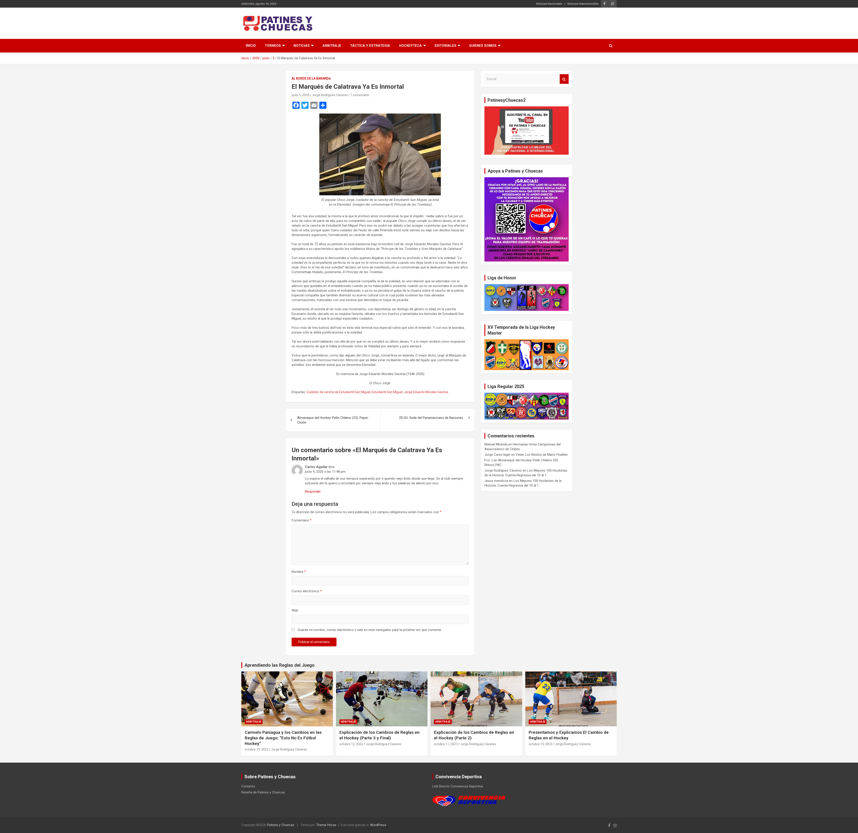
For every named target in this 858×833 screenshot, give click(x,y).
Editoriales (445, 46)
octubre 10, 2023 (540, 744)
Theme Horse (326, 825)
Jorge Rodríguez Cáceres (330, 95)
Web (295, 610)
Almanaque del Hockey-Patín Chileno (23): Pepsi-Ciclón (333, 420)
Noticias (302, 46)
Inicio (251, 46)
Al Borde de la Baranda (311, 78)
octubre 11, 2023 (446, 744)
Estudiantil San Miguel (387, 392)
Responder (313, 491)
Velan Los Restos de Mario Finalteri (542, 455)
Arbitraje (331, 46)
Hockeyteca (410, 46)
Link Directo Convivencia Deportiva (457, 786)
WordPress (378, 825)
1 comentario (359, 95)
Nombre (299, 572)
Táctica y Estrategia (370, 46)
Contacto (248, 786)
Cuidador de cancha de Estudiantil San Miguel (338, 392)
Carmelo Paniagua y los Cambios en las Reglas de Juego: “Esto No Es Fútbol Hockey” (283, 738)
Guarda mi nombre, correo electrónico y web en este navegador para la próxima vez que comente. (370, 630)
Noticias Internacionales (582, 3)
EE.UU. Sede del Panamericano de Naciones (431, 418)
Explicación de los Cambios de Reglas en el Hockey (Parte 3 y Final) (379, 735)
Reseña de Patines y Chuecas (263, 792)
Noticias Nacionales (549, 3)
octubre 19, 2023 (256, 749)
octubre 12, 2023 (351, 744)
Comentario (301, 520)
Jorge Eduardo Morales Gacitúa (426, 392)
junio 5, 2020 (300, 95)
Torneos (273, 46)
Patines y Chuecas (280, 825)
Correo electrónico (307, 591)
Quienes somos (482, 46)
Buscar (564, 79)
